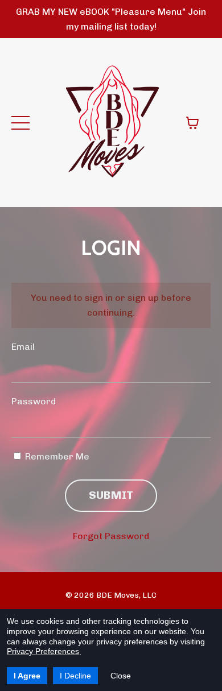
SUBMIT (111, 495)
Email (23, 346)
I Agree (27, 675)
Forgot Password (111, 536)
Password (33, 401)
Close (120, 675)
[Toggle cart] (192, 123)
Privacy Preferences (43, 651)
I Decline (75, 675)
